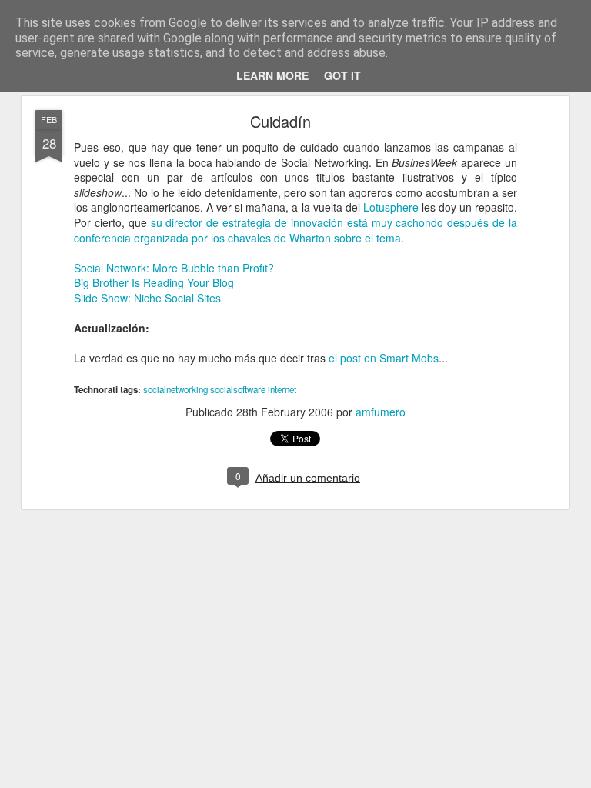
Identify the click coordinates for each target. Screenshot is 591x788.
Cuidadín (280, 121)
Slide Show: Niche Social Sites (147, 298)
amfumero (381, 411)
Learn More (272, 75)
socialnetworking (175, 389)
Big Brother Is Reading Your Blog (154, 282)
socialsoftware (237, 389)
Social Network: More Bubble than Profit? (174, 267)
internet (282, 389)
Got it (342, 75)
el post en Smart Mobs (384, 358)
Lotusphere (391, 207)
